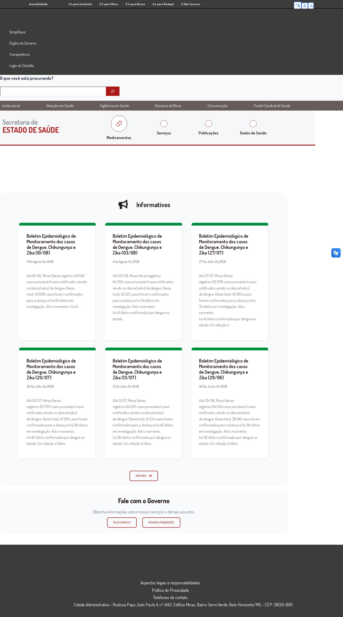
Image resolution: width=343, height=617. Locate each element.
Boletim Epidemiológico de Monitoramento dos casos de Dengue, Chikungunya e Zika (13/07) (137, 369)
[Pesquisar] (112, 91)
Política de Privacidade (170, 590)
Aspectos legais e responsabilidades (170, 583)
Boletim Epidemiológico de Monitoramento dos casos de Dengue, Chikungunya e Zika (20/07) (51, 369)
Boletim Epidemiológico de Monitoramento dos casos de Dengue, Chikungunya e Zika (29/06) (223, 369)
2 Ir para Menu (108, 4)
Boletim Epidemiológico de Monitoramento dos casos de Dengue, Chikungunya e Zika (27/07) (223, 244)
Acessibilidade (38, 4)
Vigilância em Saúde (114, 105)
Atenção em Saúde (60, 105)
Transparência (19, 54)
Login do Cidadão (21, 65)
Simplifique (17, 32)
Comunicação (218, 105)
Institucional (11, 105)
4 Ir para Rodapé (163, 4)
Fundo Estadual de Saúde (272, 105)
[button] (144, 476)
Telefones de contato (170, 597)
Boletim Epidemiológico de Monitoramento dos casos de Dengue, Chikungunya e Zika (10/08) (51, 244)
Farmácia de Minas (168, 105)
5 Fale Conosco (190, 4)
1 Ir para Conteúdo (80, 4)
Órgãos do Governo (23, 43)
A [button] (297, 5)
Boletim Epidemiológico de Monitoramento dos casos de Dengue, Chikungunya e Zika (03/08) (137, 244)
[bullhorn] (123, 204)
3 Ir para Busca (135, 4)
